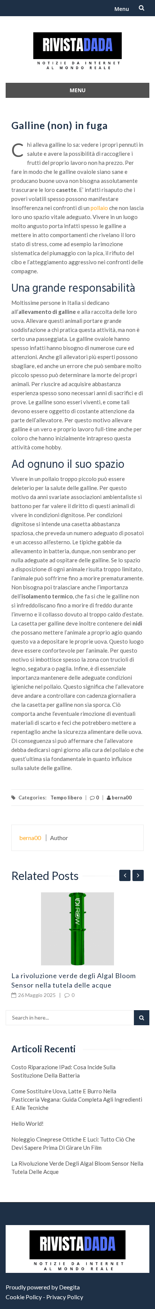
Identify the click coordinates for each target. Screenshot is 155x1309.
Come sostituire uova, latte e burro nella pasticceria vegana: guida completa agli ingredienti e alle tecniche (76, 1099)
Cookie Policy (24, 1296)
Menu (121, 8)
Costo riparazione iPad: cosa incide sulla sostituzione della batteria (63, 1071)
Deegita (69, 1287)
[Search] (141, 1017)
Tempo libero (66, 798)
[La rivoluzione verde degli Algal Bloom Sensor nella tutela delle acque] (77, 928)
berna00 (121, 798)
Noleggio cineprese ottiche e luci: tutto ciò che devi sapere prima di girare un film (73, 1143)
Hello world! (27, 1123)
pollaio (99, 207)
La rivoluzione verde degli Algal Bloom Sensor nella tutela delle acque (77, 1167)
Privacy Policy (64, 1296)
